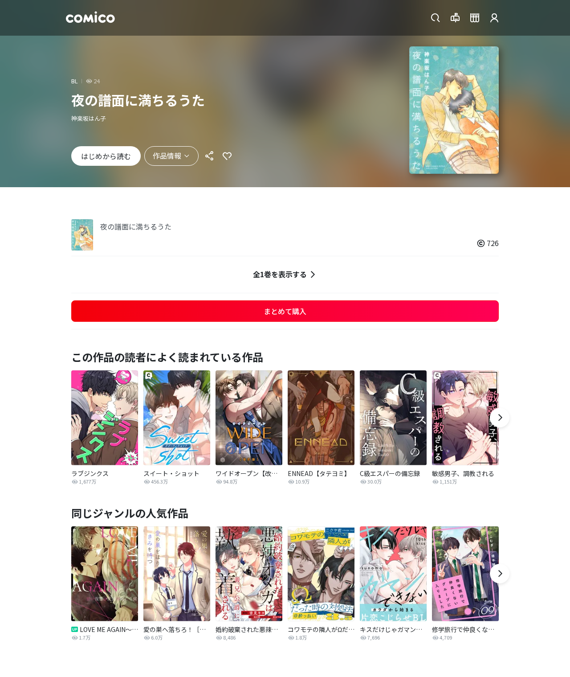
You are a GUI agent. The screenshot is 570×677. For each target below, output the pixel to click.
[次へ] (499, 417)
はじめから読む (106, 156)
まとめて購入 (285, 311)
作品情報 (167, 155)
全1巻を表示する (280, 274)
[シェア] (209, 156)
